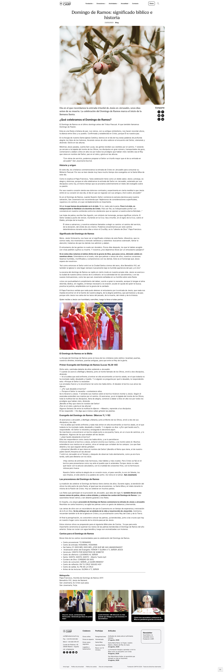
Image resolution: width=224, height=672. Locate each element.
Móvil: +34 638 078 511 (71, 642)
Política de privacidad (77, 666)
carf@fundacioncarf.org (71, 636)
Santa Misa (98, 642)
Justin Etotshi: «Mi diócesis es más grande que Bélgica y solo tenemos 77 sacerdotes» (112, 616)
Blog (117, 22)
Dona (152, 3)
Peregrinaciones (100, 636)
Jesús (69, 147)
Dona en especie (88, 639)
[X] (159, 111)
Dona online (86, 636)
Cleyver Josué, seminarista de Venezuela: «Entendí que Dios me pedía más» (77, 616)
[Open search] (158, 3)
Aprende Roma (100, 645)
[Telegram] (162, 119)
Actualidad (124, 3)
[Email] (159, 115)
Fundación (89, 3)
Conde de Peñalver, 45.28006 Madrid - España (71, 645)
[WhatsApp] (159, 119)
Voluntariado (99, 639)
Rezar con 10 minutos (99, 649)
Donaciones (101, 3)
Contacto (135, 3)
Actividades (113, 3)
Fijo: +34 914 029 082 (70, 639)
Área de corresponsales (105, 666)
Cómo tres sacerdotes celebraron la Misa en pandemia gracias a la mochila (148, 618)
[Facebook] (162, 111)
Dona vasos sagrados (86, 643)
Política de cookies (91, 666)
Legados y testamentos (87, 648)
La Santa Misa (119, 486)
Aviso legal (66, 666)
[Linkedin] (162, 115)
